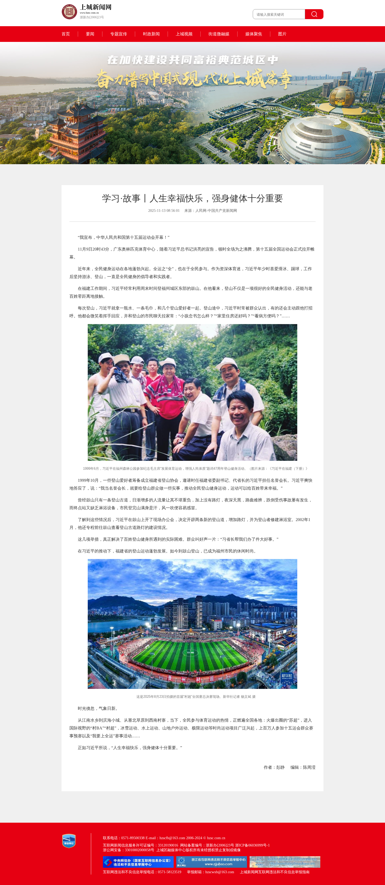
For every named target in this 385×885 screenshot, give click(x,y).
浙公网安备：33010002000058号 (128, 850)
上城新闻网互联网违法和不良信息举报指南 (275, 872)
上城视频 (184, 34)
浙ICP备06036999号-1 (252, 845)
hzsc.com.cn (216, 838)
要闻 (90, 34)
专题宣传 (118, 34)
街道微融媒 (218, 34)
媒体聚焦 (253, 34)
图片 (282, 34)
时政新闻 (151, 34)
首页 (66, 34)
